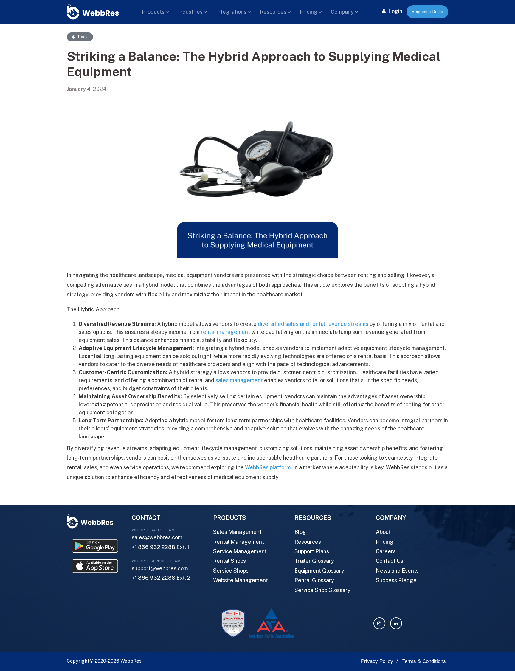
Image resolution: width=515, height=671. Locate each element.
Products (153, 12)
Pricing (308, 12)
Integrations (231, 12)
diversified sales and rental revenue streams (313, 324)
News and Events (397, 571)
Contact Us (389, 561)
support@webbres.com (160, 568)
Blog (300, 532)
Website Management (240, 580)
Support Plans (311, 551)
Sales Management (237, 532)
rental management (225, 332)
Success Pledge (396, 580)
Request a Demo (427, 11)
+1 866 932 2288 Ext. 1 (160, 547)
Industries (190, 12)
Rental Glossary (314, 580)
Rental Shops (229, 561)
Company (342, 12)
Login (394, 11)
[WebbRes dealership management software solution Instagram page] (379, 623)
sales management (239, 380)
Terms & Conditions (424, 661)
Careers (386, 551)
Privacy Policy (377, 661)
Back (82, 37)
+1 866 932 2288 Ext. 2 (161, 578)
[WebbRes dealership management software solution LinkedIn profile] (396, 623)
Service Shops (231, 571)
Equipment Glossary (319, 571)
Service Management (240, 551)
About (383, 532)
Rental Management (238, 542)
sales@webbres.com (157, 537)
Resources (273, 12)
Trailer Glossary (314, 561)
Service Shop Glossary (322, 590)
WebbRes (131, 661)
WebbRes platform (268, 467)
